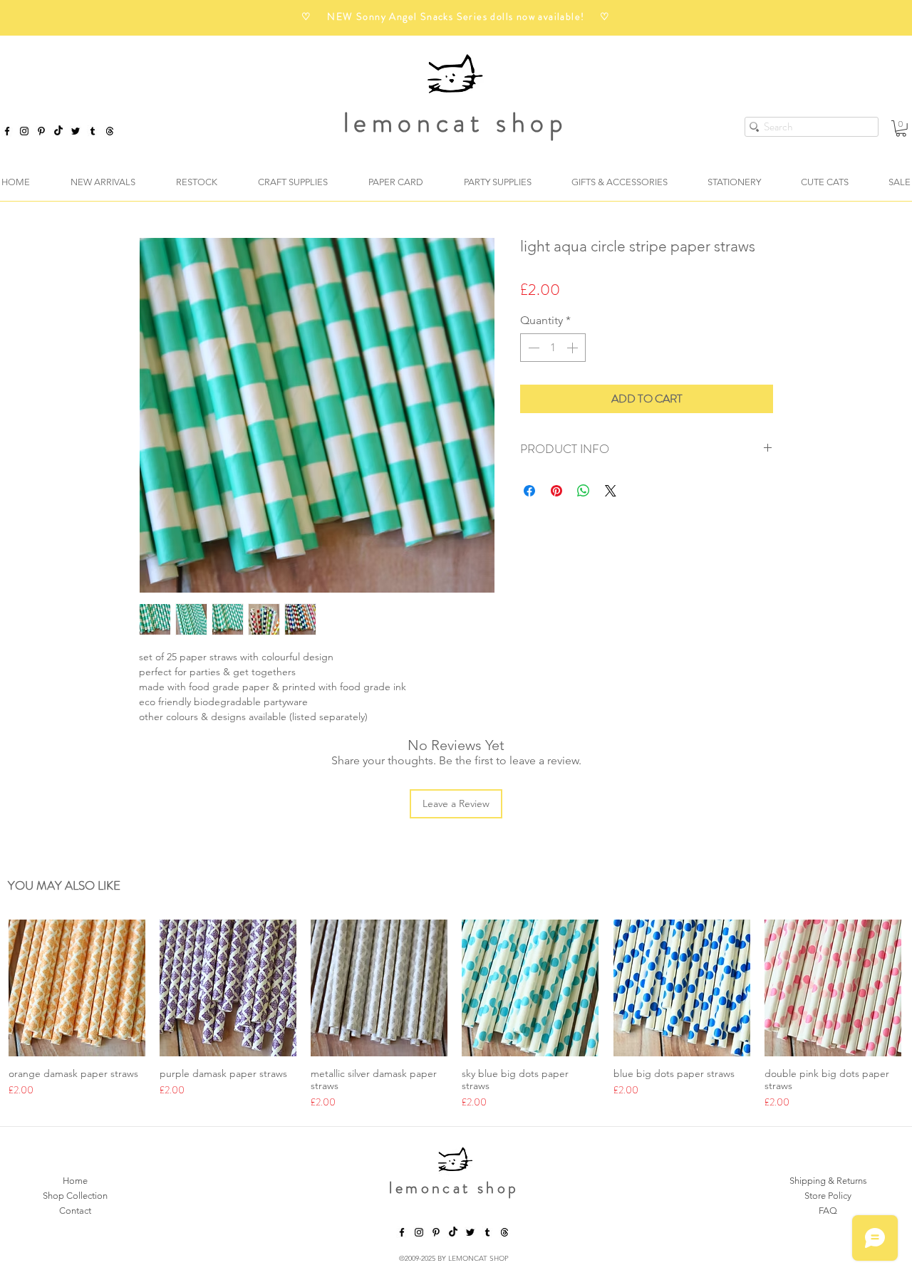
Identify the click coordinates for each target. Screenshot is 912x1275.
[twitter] (75, 131)
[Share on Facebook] (529, 490)
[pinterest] (41, 131)
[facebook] (7, 131)
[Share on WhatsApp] (583, 490)
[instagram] (24, 131)
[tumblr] (92, 131)
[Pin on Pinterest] (556, 490)
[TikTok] (58, 131)
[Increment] (574, 347)
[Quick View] (77, 988)
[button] (901, 128)
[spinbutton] (553, 347)
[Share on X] (610, 490)
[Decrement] (532, 347)
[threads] (504, 1232)
